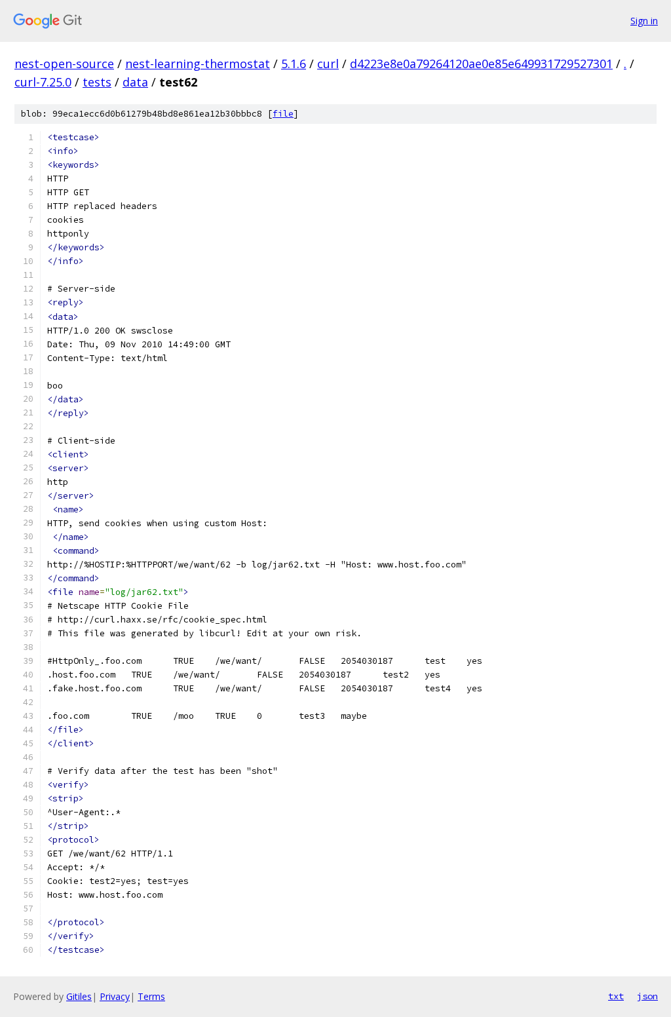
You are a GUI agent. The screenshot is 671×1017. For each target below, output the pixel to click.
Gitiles (79, 996)
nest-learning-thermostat (197, 63)
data (135, 82)
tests (97, 82)
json (647, 996)
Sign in (644, 20)
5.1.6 (293, 63)
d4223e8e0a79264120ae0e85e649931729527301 (481, 63)
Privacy (115, 996)
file (283, 113)
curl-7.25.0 (42, 82)
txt (616, 996)
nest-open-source (64, 63)
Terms (151, 996)
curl (328, 63)
